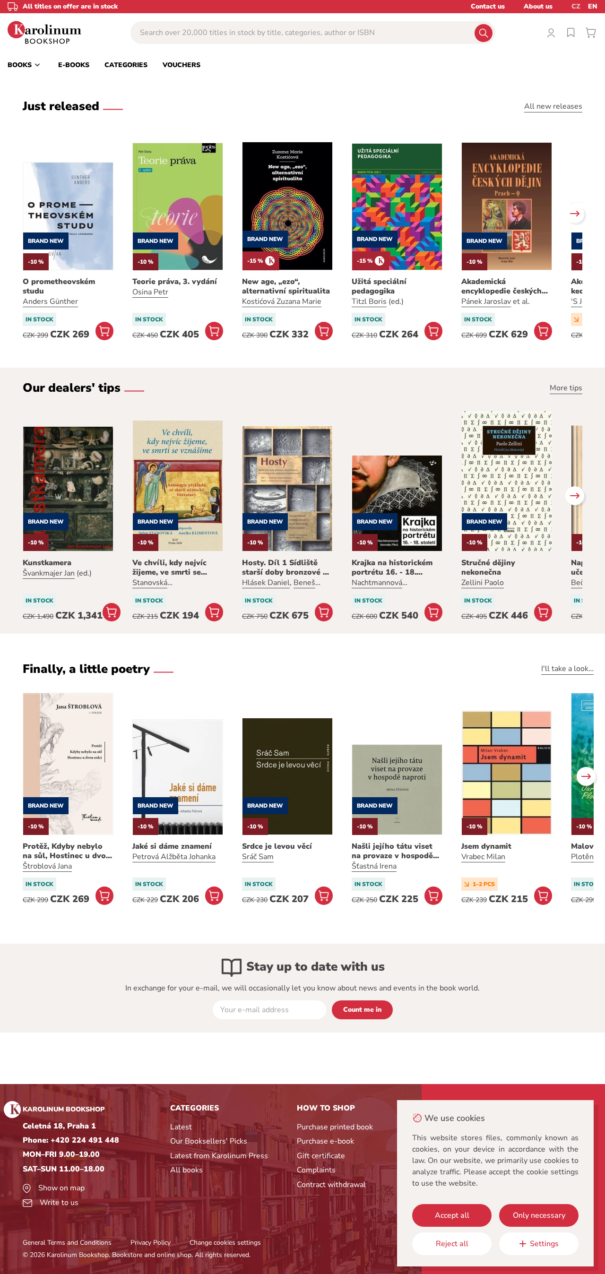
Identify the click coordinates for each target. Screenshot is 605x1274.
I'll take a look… (567, 668)
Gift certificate (321, 1156)
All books (186, 1170)
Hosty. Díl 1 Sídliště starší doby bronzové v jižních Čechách (284, 567)
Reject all (452, 1244)
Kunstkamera (47, 563)
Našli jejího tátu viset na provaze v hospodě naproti (392, 851)
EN (592, 6)
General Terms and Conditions (67, 1242)
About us (538, 6)
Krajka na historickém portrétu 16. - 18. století (392, 567)
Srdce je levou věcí (277, 846)
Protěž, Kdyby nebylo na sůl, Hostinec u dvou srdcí (67, 851)
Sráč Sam (258, 857)
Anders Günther (50, 301)
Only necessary (539, 1215)
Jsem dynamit (486, 846)
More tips (566, 388)
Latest (181, 1127)
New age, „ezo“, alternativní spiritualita (286, 286)
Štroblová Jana (47, 866)
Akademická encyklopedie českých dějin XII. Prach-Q (501, 286)
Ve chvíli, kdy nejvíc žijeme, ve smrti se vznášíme (169, 567)
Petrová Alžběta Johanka (174, 857)
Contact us (488, 6)
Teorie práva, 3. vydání (174, 281)
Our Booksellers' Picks (208, 1141)
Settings (544, 1244)
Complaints (316, 1170)
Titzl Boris (369, 301)
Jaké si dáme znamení (172, 846)
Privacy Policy (150, 1242)
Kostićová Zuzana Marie (281, 301)
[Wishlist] (571, 32)
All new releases (553, 106)
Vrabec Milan (483, 857)
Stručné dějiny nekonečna (488, 567)
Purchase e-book (325, 1141)
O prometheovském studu (59, 286)
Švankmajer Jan (49, 573)
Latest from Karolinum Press (219, 1156)
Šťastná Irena (374, 866)
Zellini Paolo (482, 582)
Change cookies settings (225, 1242)
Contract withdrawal (331, 1184)
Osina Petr (150, 292)
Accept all (452, 1215)
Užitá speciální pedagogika (379, 286)
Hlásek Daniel (266, 582)
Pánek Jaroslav (486, 301)
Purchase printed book (335, 1127)
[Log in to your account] (551, 32)
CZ (575, 6)
